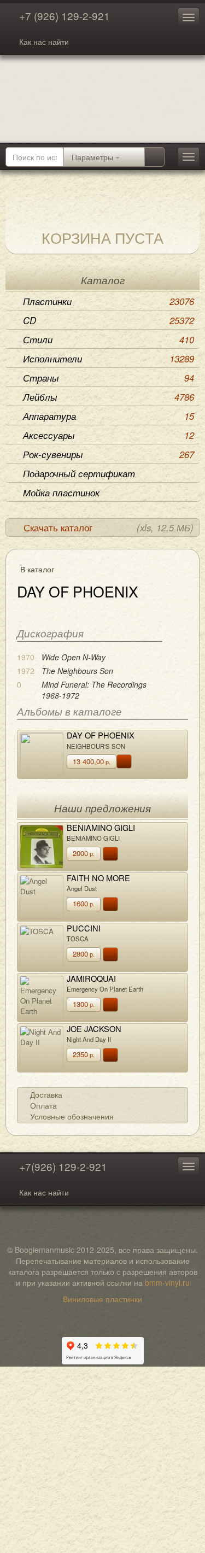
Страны (108, 377)
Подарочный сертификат (79, 473)
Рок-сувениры (108, 454)
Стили (108, 339)
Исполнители (108, 358)
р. (91, 761)
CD (108, 320)
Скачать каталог (109, 527)
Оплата (43, 1105)
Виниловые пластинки (102, 1298)
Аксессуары (108, 435)
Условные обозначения (72, 1116)
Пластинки (108, 301)
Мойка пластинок (61, 492)
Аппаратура (108, 416)
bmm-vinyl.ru (167, 1282)
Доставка (46, 1094)
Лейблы (108, 396)
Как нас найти (44, 41)
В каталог (37, 569)
